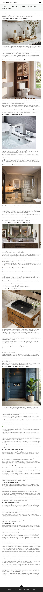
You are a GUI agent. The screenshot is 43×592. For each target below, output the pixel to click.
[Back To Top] (22, 587)
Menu (40, 2)
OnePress (24, 589)
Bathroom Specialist (10, 2)
